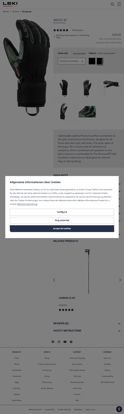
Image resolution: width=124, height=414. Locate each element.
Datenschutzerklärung (27, 204)
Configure (62, 212)
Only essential (62, 220)
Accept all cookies (62, 228)
